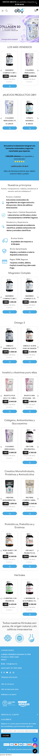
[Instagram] (35, 745)
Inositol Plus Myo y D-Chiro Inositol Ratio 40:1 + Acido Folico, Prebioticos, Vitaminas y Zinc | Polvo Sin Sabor (9, 396)
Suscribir (6, 735)
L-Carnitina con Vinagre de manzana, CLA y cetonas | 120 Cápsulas (9, 599)
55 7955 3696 (16, 668)
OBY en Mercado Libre (10, 689)
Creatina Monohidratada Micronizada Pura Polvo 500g (9, 498)
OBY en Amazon (7, 684)
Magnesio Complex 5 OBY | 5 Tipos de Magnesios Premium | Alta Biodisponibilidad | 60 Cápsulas (9, 71)
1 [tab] (18, 40)
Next (36, 28)
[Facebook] (35, 740)
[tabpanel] (19, 28)
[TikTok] (35, 751)
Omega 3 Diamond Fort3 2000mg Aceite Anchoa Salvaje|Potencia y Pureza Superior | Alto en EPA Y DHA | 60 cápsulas (9, 347)
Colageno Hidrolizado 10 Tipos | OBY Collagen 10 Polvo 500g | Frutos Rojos (9, 119)
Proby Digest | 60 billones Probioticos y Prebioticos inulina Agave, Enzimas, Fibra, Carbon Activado (9, 551)
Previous (2, 28)
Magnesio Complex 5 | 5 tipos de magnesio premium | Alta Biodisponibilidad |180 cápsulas (29, 297)
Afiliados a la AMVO (8, 694)
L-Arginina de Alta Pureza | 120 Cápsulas (30, 599)
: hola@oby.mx (11, 664)
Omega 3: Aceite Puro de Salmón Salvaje (29, 347)
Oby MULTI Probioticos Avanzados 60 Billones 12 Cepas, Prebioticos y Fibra (29, 551)
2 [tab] (20, 40)
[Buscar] (6, 11)
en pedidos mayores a (19, 3)
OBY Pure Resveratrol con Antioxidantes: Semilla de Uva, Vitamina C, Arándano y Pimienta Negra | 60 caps (29, 447)
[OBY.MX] (19, 11)
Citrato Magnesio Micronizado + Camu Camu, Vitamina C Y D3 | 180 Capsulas (30, 119)
